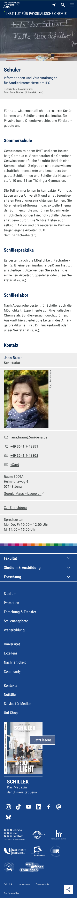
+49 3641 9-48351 (24, 446)
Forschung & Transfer (20, 612)
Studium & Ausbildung (22, 567)
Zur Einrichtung (15, 508)
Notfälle (10, 694)
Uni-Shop (11, 713)
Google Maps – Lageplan (24, 493)
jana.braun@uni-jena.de (28, 437)
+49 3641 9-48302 (24, 455)
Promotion (11, 603)
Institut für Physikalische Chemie (36, 14)
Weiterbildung (14, 630)
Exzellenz (10, 653)
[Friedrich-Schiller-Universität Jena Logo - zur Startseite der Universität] (11, 5)
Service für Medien (17, 703)
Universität (12, 644)
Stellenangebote (16, 621)
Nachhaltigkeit (15, 662)
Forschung (12, 576)
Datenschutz (42, 884)
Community (12, 671)
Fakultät (10, 558)
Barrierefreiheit (12, 893)
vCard (14, 465)
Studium (10, 593)
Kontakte (10, 685)
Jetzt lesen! (42, 740)
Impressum (24, 884)
